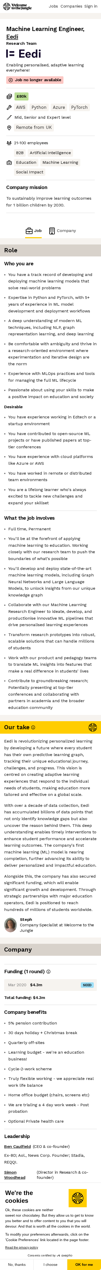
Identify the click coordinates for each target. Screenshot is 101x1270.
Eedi (12, 36)
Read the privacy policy (21, 1247)
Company (66, 230)
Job (38, 230)
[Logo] (17, 6)
